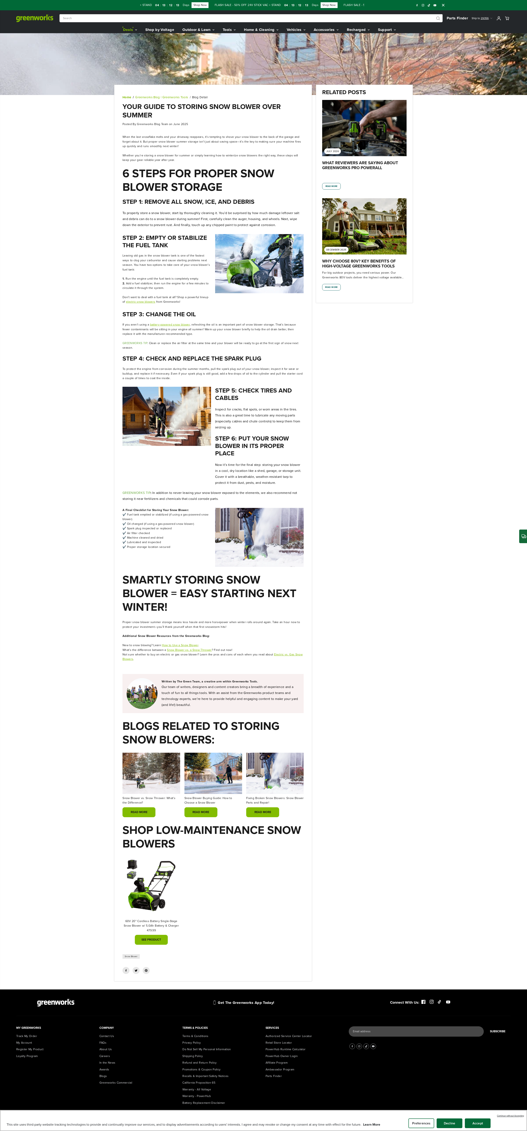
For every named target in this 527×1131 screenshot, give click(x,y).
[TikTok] (429, 5)
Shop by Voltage (159, 29)
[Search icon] (438, 18)
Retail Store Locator (279, 1043)
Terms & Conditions (195, 1036)
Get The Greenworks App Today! (246, 1002)
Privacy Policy (191, 1043)
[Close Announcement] (443, 5)
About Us (105, 1049)
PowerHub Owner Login (282, 1056)
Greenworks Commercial (115, 1083)
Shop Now (175, 5)
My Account (24, 1043)
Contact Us (106, 1036)
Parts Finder (457, 18)
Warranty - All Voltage (196, 1089)
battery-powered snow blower (170, 324)
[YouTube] (435, 5)
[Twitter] (136, 970)
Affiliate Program (277, 1063)
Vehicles (295, 29)
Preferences (421, 1123)
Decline (449, 1123)
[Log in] (499, 18)
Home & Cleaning (260, 29)
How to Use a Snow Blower (180, 645)
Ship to (480, 18)
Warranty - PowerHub (196, 1096)
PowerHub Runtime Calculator (285, 1049)
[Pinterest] (146, 970)
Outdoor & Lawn (197, 29)
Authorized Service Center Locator (289, 1036)
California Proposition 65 (198, 1083)
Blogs (103, 1076)
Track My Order (26, 1036)
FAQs (102, 1043)
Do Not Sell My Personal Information (206, 1049)
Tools (228, 29)
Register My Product (30, 1049)
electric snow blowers (140, 302)
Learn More (371, 1124)
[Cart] (507, 18)
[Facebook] (417, 5)
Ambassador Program (280, 1069)
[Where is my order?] (523, 536)
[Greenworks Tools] (34, 18)
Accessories (325, 29)
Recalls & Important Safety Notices (205, 1076)
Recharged (357, 29)
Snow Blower (131, 956)
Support (385, 29)
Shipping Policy (192, 1056)
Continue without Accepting (510, 1115)
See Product (151, 940)
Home (126, 97)
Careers (104, 1056)
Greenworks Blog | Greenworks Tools (161, 97)
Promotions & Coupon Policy (201, 1069)
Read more (139, 812)
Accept (477, 1123)
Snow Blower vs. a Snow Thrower (189, 650)
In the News (107, 1063)
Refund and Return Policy (199, 1063)
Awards (104, 1069)
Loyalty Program (27, 1056)
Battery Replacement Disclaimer (203, 1103)
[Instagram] (423, 5)
